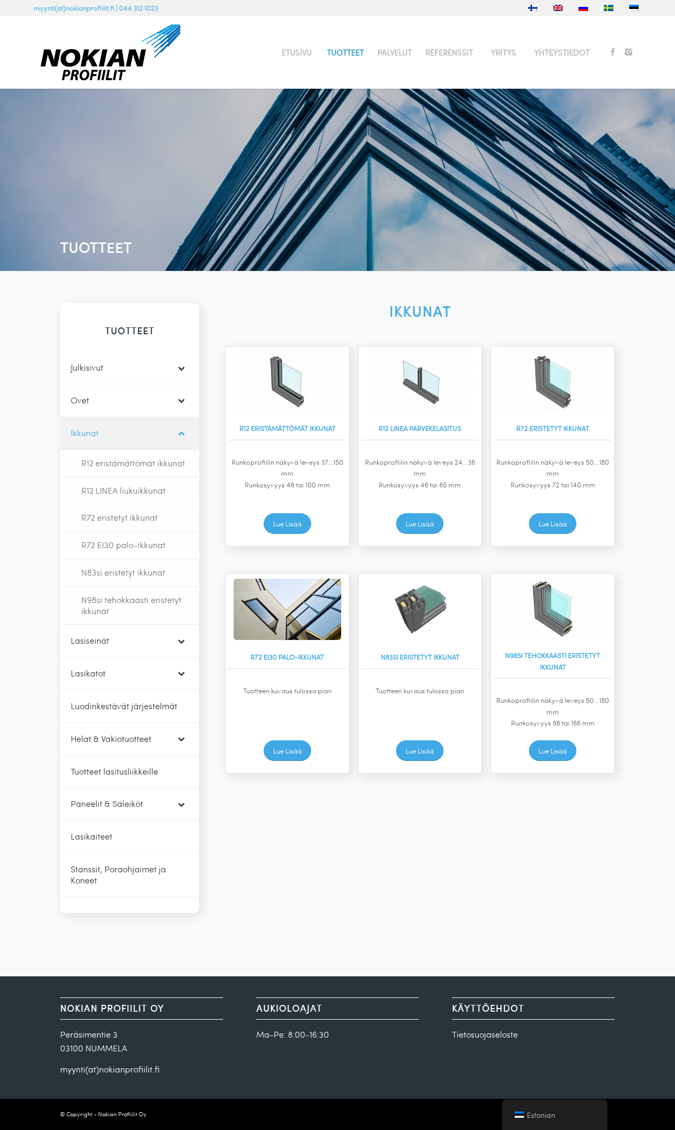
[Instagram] (629, 52)
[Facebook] (613, 52)
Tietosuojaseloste (485, 1034)
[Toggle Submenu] (180, 368)
